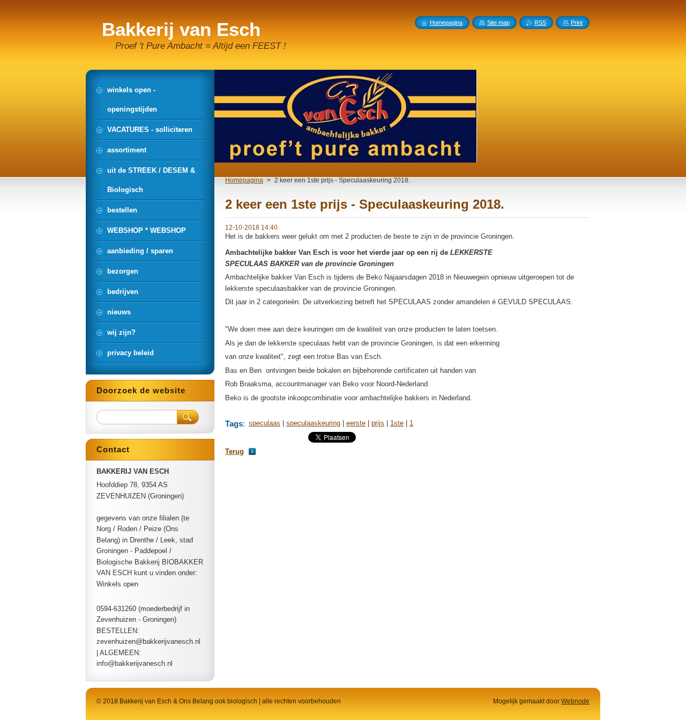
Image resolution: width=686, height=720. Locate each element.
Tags (234, 423)
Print (577, 22)
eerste (356, 423)
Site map (498, 22)
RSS (540, 22)
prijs (377, 423)
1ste (397, 423)
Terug (234, 451)
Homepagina (244, 180)
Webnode (575, 701)
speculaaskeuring (313, 423)
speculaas (264, 423)
